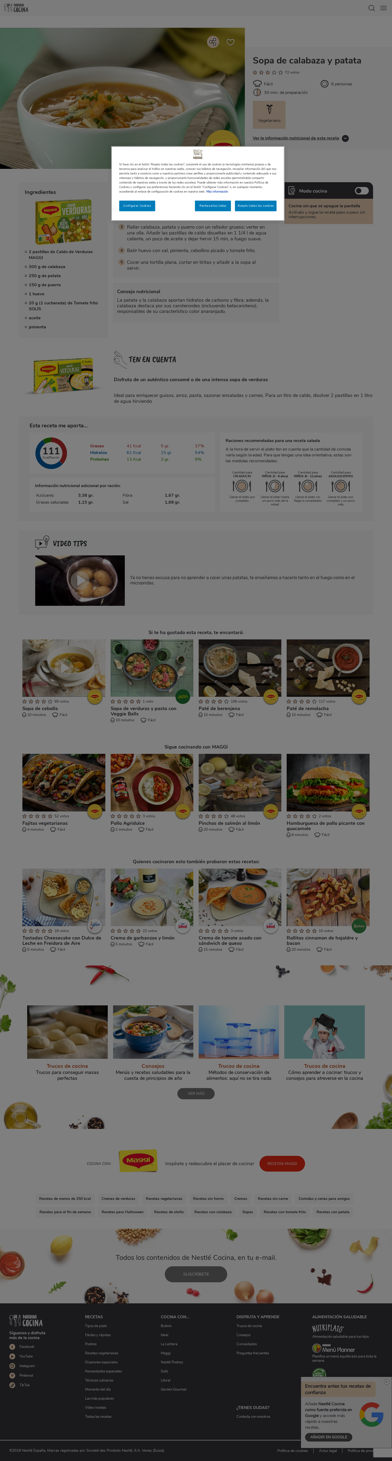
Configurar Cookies (137, 206)
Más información (217, 191)
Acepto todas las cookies (256, 206)
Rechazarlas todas (212, 206)
